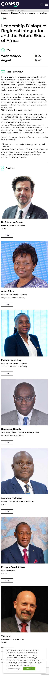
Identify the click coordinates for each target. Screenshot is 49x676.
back (4, 19)
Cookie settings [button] (13, 669)
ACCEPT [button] (29, 669)
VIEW (7, 235)
